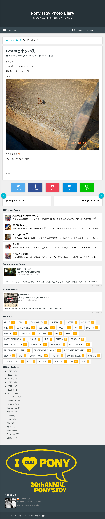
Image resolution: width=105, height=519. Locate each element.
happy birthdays (14, 339)
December (11, 397)
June (9, 419)
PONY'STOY (25, 499)
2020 (10, 393)
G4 (58, 333)
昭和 (30, 361)
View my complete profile (28, 505)
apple (9, 322)
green (71, 333)
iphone (34, 339)
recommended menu (16, 350)
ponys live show (24, 269)
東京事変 (44, 361)
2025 (10, 375)
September (12, 408)
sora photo (38, 356)
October (10, 404)
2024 (10, 378)
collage (87, 322)
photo (61, 339)
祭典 (85, 361)
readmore (93, 281)
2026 (10, 371)
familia (10, 333)
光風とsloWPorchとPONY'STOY (33, 297)
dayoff (42, 56)
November (11, 400)
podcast (77, 339)
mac (47, 339)
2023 (10, 382)
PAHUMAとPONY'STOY (28, 272)
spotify (57, 356)
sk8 (22, 356)
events (92, 328)
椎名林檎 (60, 361)
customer (46, 328)
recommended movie (47, 350)
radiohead (57, 344)
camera (56, 322)
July (9, 415)
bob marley (38, 322)
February (11, 434)
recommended (79, 344)
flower (45, 333)
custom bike (25, 328)
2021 (10, 390)
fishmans (27, 333)
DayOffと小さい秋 (20, 51)
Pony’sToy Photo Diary (52, 13)
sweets (93, 356)
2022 (10, 386)
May (9, 423)
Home (11, 40)
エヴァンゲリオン (13, 361)
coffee (71, 322)
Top (12, 30)
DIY (78, 328)
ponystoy (38, 344)
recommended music (77, 350)
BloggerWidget (97, 285)
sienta (9, 356)
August (10, 411)
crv (8, 328)
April (9, 426)
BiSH (22, 322)
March (10, 430)
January (10, 438)
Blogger (42, 515)
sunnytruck (75, 356)
